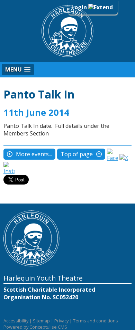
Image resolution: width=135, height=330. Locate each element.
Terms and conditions (95, 321)
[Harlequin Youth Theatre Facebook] (112, 158)
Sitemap (41, 321)
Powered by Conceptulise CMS (35, 327)
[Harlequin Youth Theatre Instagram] (9, 171)
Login (79, 7)
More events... (34, 154)
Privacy (61, 321)
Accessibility (15, 321)
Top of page (77, 154)
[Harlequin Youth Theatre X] (123, 158)
